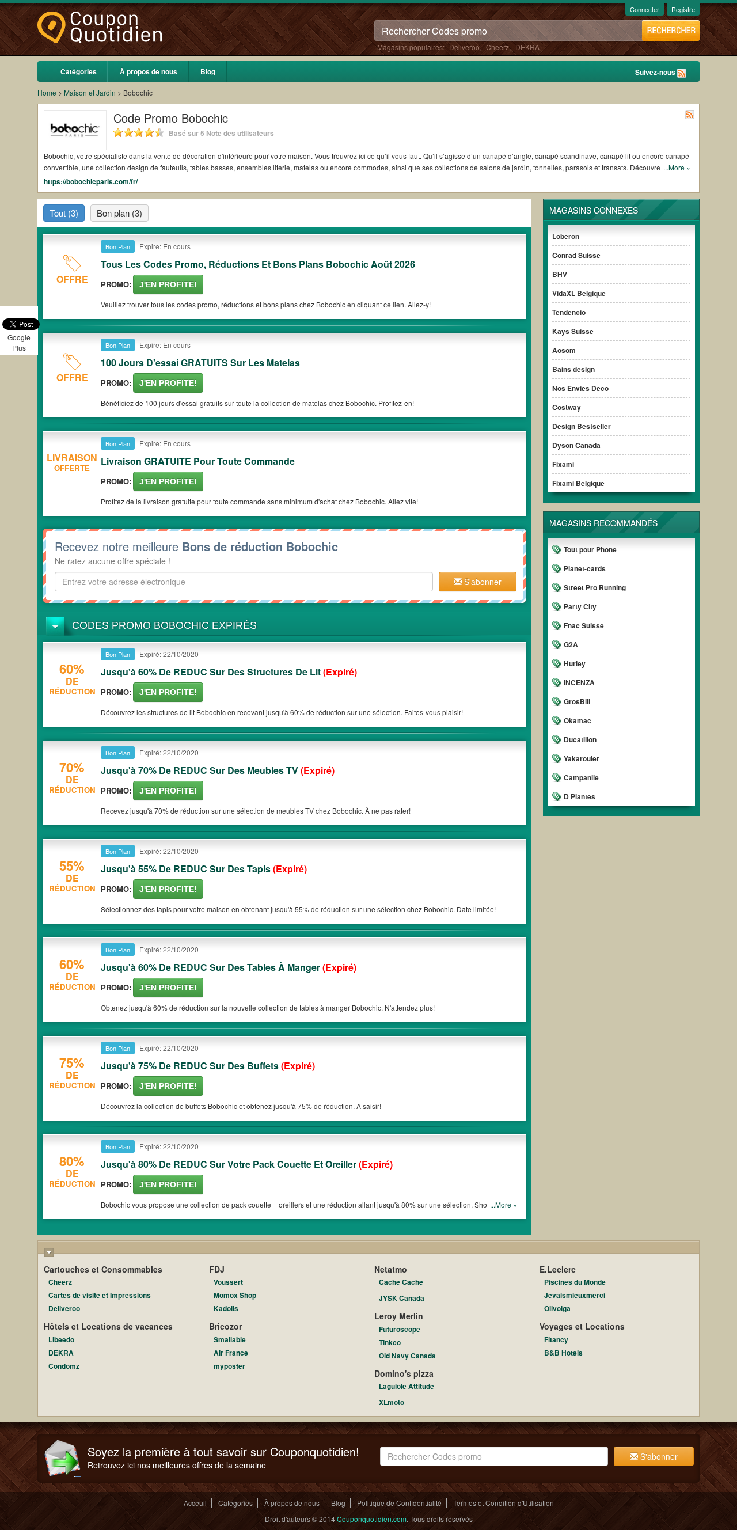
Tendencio (569, 312)
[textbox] (244, 581)
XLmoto (391, 1402)
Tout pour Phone (590, 549)
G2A (571, 644)
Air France (231, 1352)
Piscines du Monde (575, 1282)
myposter (229, 1366)
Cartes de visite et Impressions (99, 1295)
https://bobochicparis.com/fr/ (91, 181)
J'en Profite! (168, 284)
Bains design (573, 369)
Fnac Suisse (584, 625)
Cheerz (497, 47)
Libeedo (61, 1339)
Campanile (581, 777)
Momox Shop (235, 1295)
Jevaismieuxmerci (574, 1295)
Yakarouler (581, 758)
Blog (207, 71)
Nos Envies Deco (580, 388)
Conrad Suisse (576, 255)
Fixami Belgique (578, 483)
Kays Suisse (573, 331)
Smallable (230, 1339)
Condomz (63, 1366)
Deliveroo (464, 47)
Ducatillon (580, 739)
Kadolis (226, 1308)
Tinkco (390, 1342)
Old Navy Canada (407, 1355)
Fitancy (556, 1339)
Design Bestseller (581, 426)
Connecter (644, 9)
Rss (681, 73)
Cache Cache (401, 1282)
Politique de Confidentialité (399, 1503)
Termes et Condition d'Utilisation (503, 1503)
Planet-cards (585, 568)
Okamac (577, 720)
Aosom (564, 350)
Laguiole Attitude (406, 1386)
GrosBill (577, 701)
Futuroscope (399, 1329)
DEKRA (527, 47)
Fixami (563, 464)
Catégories (78, 71)
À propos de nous (148, 71)
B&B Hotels (563, 1352)
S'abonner (482, 581)
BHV (559, 274)
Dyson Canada (576, 445)
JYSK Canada (401, 1298)
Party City (580, 606)
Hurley (575, 663)
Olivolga (557, 1308)
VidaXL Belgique (579, 293)
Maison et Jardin (90, 92)
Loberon (565, 236)
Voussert (228, 1282)
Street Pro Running (595, 587)
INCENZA (579, 682)
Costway (566, 407)
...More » (676, 167)
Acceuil (195, 1503)
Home (46, 92)
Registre (683, 9)
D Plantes (579, 796)
